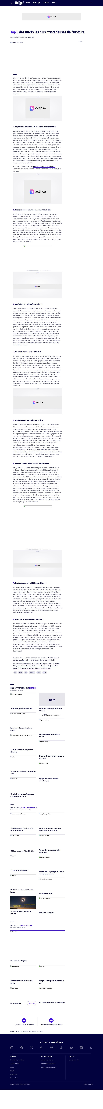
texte (26, 672)
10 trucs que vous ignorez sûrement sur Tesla (23, 772)
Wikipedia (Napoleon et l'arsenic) (31, 668)
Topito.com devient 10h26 (17, 1060)
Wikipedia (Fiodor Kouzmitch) (23, 666)
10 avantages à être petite (18, 961)
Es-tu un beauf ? (15, 1003)
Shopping (46, 3)
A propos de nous (14, 1063)
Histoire (17, 37)
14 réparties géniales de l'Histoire (21, 708)
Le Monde (56, 664)
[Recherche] (91, 3)
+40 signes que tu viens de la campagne (52, 1002)
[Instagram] (11, 1047)
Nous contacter (14, 1078)
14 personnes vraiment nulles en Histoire (49, 735)
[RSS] (91, 1047)
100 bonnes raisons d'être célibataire (22, 851)
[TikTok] (61, 1047)
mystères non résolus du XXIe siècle (42, 660)
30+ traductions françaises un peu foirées (21, 982)
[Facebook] (21, 1047)
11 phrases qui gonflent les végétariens (24, 1024)
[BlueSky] (51, 1047)
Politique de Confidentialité (48, 1063)
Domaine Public (35, 270)
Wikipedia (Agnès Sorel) (44, 664)
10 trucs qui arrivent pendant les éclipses (20, 912)
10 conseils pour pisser (46, 913)
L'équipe (12, 1067)
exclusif (38, 672)
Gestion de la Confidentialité (48, 1067)
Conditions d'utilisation (47, 1060)
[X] (31, 1047)
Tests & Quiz (36, 3)
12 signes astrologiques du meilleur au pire (51, 982)
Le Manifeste (13, 1074)
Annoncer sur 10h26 (74, 1060)
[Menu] (11, 3)
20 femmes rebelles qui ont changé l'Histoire (50, 709)
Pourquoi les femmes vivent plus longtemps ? (49, 851)
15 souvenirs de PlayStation (19, 870)
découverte (32, 672)
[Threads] (41, 1047)
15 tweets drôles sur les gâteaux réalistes (51, 1024)
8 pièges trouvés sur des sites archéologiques (48, 780)
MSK (46, 714)
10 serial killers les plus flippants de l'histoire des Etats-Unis (22, 795)
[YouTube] (71, 1047)
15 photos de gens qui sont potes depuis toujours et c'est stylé (50, 829)
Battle (54, 3)
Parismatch (38, 666)
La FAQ (12, 1071)
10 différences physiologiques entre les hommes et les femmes (51, 873)
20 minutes (47, 668)
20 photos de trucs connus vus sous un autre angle (51, 757)
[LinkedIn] (81, 1047)
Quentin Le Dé (31, 37)
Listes (28, 3)
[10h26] (19, 2)
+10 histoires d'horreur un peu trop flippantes (21, 751)
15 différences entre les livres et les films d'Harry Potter (21, 829)
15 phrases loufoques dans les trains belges (22, 891)
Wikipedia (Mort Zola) (27, 664)
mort (15, 672)
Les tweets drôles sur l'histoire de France (21, 729)
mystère (20, 672)
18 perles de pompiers (46, 893)
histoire (44, 672)
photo (30, 270)
